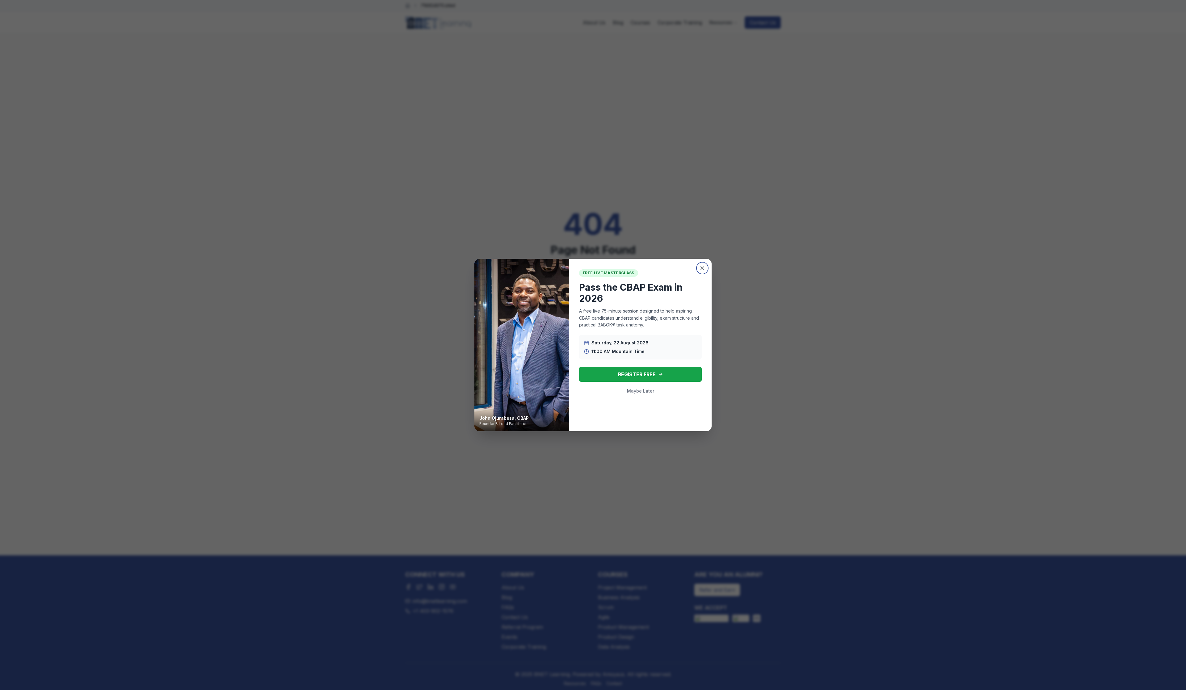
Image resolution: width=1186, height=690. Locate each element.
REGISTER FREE (637, 374)
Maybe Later (640, 390)
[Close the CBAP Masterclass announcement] (702, 268)
